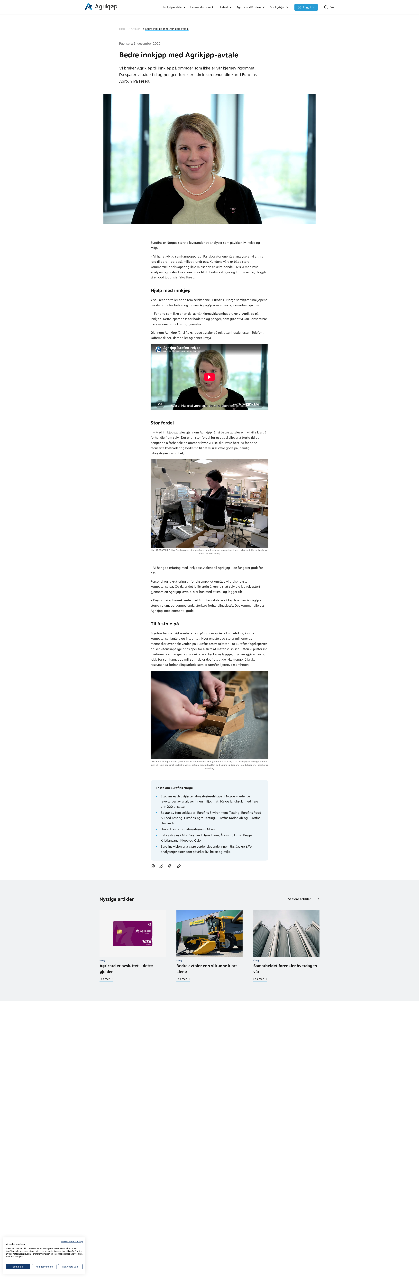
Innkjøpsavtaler (172, 7)
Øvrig (102, 960)
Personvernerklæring (72, 1241)
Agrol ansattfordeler (249, 7)
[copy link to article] (179, 867)
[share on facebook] (153, 867)
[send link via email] (170, 867)
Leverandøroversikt (202, 7)
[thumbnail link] (133, 933)
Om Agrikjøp (277, 7)
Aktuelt (224, 7)
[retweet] (161, 867)
